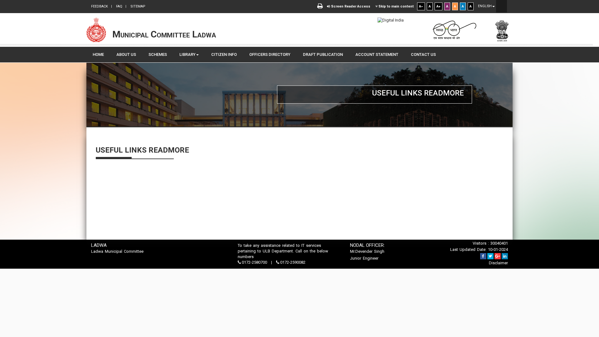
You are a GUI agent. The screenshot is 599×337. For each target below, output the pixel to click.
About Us (126, 54)
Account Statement (376, 54)
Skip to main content (395, 6)
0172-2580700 (254, 262)
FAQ (118, 6)
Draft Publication (323, 54)
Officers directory (269, 54)
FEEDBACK (99, 6)
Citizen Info (224, 54)
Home (98, 54)
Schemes (158, 54)
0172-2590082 (292, 262)
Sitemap (137, 6)
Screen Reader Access (350, 6)
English (485, 6)
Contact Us (423, 54)
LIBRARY (187, 54)
